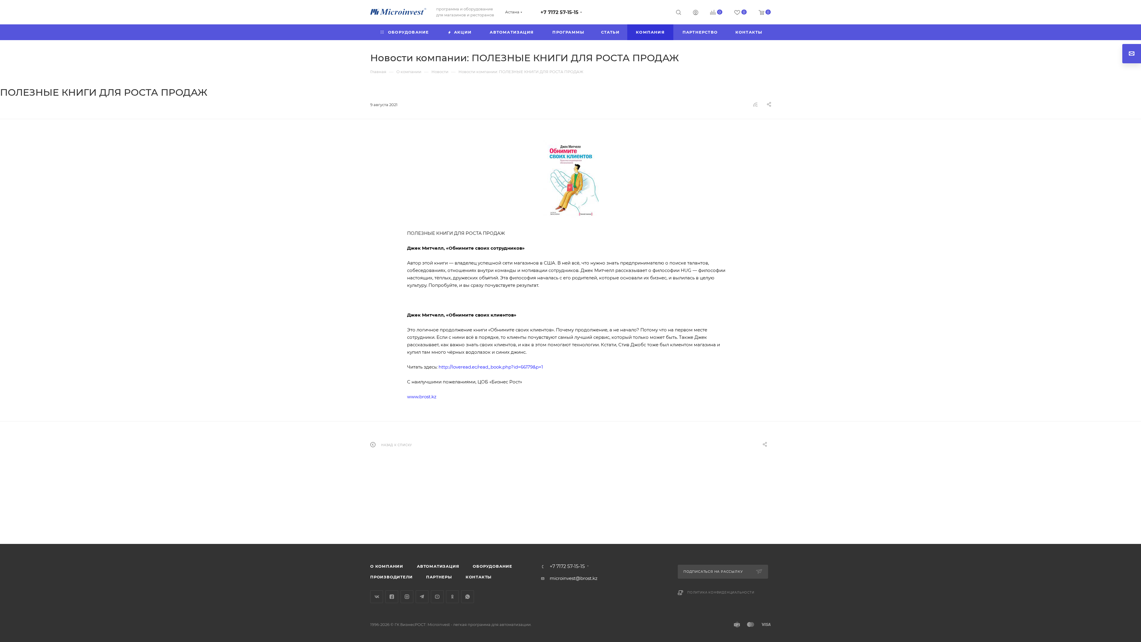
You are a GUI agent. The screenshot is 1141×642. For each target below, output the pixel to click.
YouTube (437, 596)
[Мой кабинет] (695, 13)
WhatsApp (467, 596)
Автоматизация (438, 566)
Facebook (391, 596)
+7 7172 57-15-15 (559, 12)
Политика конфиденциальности (720, 592)
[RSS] (755, 104)
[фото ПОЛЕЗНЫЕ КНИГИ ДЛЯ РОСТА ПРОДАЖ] (570, 179)
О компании (386, 566)
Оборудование (492, 566)
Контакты (478, 577)
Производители (391, 577)
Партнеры (439, 577)
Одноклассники (452, 596)
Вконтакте (376, 596)
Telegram (422, 596)
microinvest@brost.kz (574, 578)
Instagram (407, 596)
